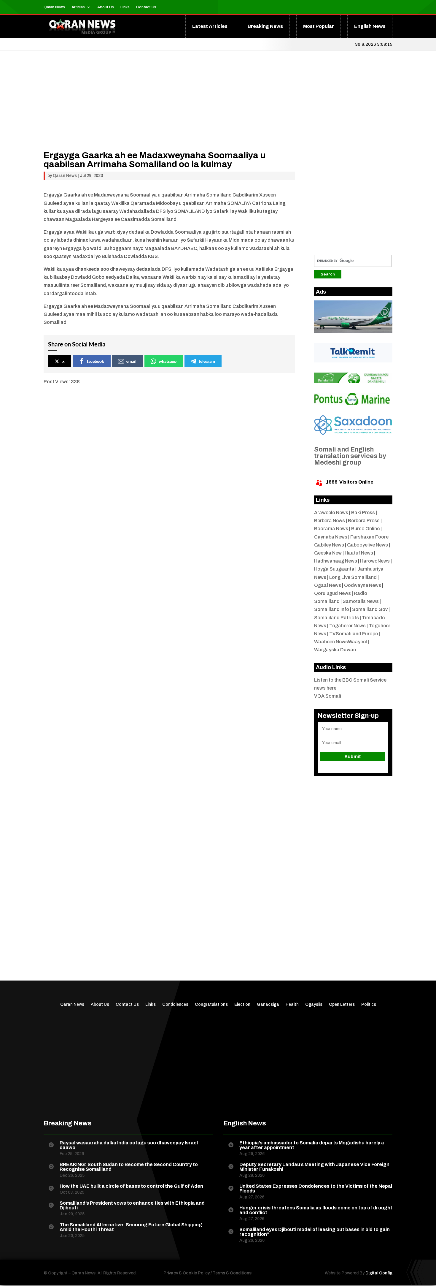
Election (242, 1004)
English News (370, 26)
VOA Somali (327, 696)
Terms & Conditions (232, 1273)
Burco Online (365, 528)
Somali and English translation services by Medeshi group (350, 456)
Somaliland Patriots (336, 617)
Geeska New (328, 552)
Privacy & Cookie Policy (186, 1273)
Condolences (175, 1004)
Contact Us (146, 7)
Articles (78, 7)
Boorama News (331, 528)
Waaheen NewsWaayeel (340, 641)
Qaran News (54, 7)
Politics (368, 1004)
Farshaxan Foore (369, 536)
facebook (95, 361)
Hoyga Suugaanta (334, 568)
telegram (207, 361)
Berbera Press (364, 520)
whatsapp (167, 361)
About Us (105, 7)
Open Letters (342, 1004)
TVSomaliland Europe (353, 633)
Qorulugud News (332, 593)
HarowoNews (375, 560)
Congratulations (211, 1004)
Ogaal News (327, 585)
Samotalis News (361, 601)
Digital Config (378, 1273)
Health (292, 1004)
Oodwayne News (362, 585)
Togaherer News (347, 625)
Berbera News (329, 520)
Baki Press (363, 512)
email (131, 361)
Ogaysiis (313, 1004)
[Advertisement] (169, 109)
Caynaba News (330, 536)
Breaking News (265, 26)
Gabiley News (329, 544)
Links (125, 7)
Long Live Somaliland (353, 577)
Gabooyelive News (367, 544)
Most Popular (318, 26)
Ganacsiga (268, 1004)
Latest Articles (209, 26)
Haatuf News (359, 552)
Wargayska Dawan (335, 649)
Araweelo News (331, 512)
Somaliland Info (331, 609)
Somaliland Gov (370, 609)
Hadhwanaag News (335, 560)
